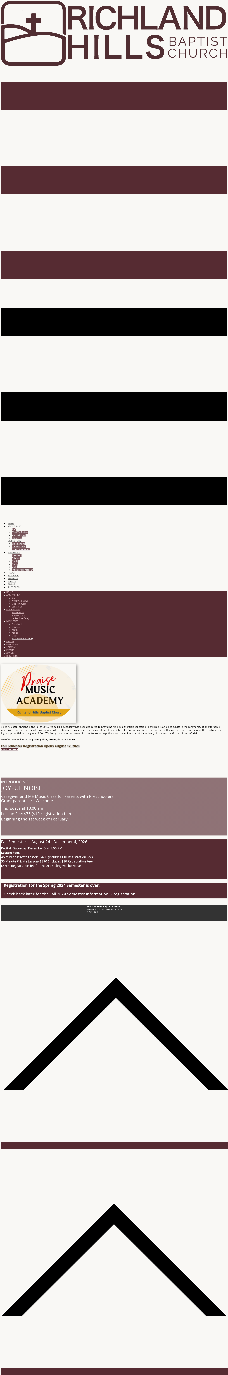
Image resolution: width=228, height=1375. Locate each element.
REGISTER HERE (9, 749)
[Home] (114, 64)
